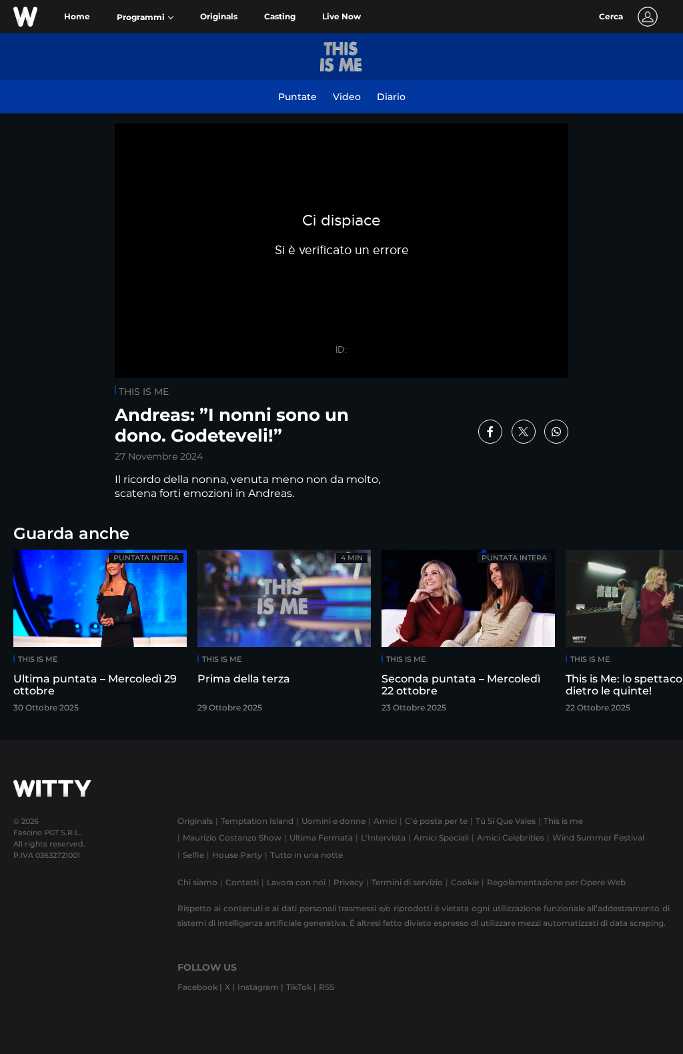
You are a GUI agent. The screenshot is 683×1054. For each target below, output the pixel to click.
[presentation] (639, 635)
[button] (145, 17)
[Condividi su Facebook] (490, 432)
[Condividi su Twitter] (524, 432)
